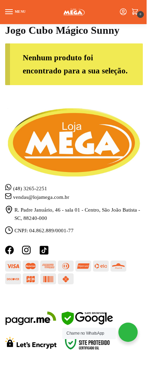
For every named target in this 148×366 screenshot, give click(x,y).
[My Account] (123, 12)
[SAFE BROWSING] (87, 323)
